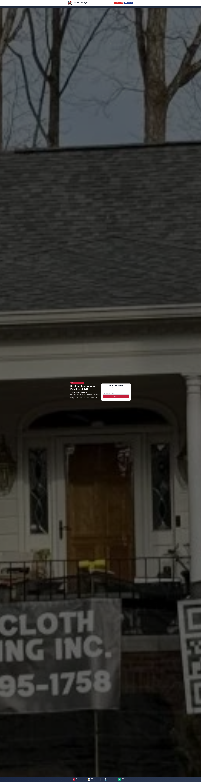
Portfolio (129, 6)
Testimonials (123, 6)
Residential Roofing (74, 6)
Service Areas (109, 6)
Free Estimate (128, 2)
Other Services (100, 6)
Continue (115, 396)
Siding (93, 6)
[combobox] (116, 393)
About (116, 6)
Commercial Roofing (85, 6)
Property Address (106, 390)
